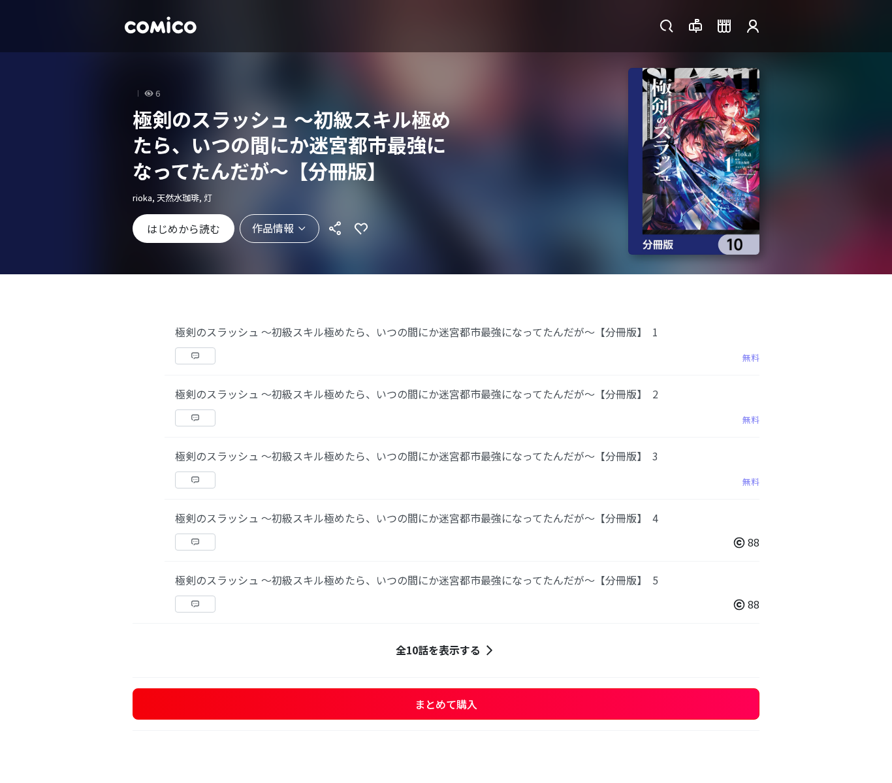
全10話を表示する (438, 650)
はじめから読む (183, 228)
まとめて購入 (446, 704)
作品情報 (273, 228)
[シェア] (335, 228)
